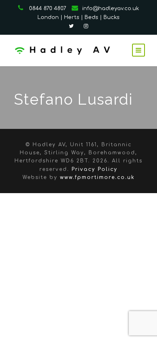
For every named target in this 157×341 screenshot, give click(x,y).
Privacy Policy (95, 169)
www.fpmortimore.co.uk (97, 177)
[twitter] (71, 26)
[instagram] (86, 26)
